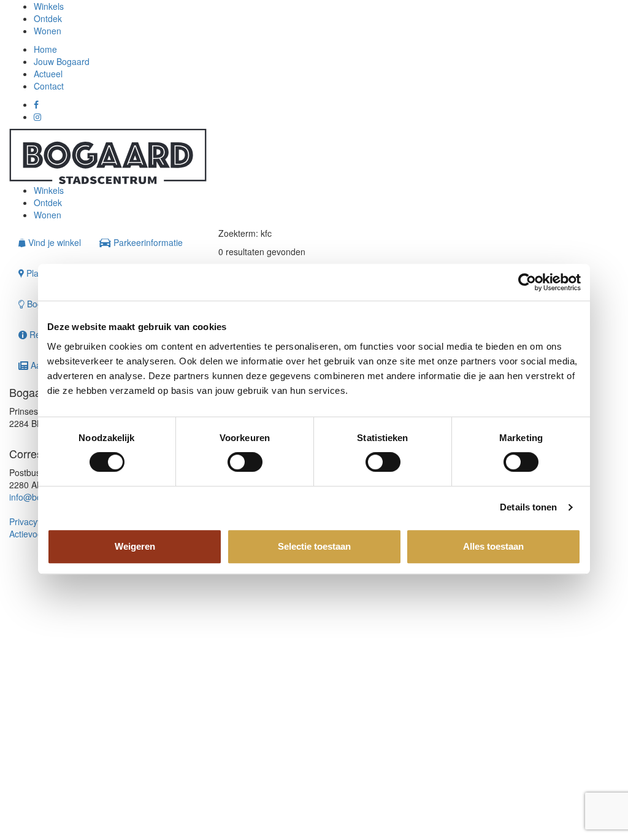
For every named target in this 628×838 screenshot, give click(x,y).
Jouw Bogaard (62, 61)
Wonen (47, 31)
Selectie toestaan (314, 546)
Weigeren (135, 546)
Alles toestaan (493, 546)
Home (45, 49)
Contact (49, 86)
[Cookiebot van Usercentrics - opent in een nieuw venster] (527, 282)
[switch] (245, 462)
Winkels (49, 6)
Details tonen (528, 507)
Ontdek (48, 18)
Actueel (48, 73)
